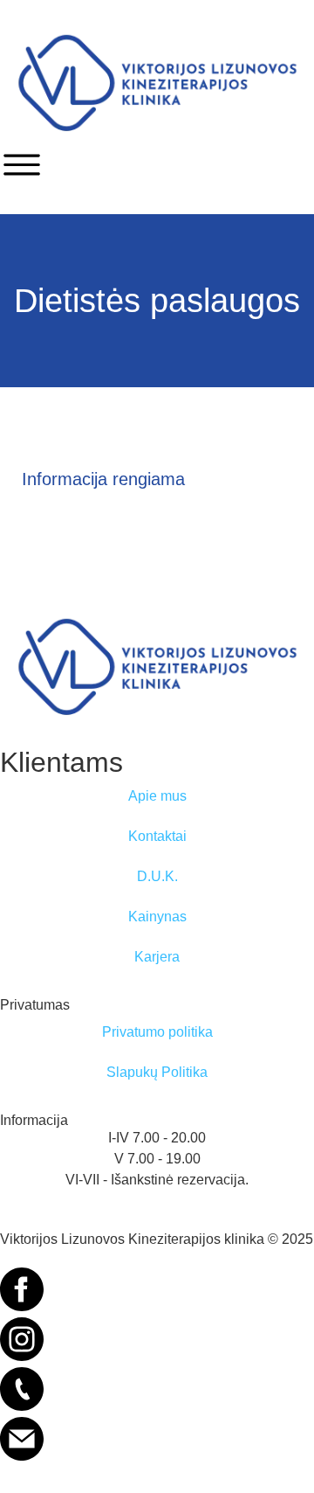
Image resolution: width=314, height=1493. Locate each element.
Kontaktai (157, 836)
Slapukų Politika (157, 1072)
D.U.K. (157, 876)
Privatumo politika (157, 1031)
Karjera (157, 956)
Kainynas (157, 916)
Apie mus (157, 795)
